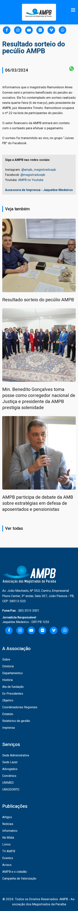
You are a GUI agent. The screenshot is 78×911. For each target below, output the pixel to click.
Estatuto (7, 714)
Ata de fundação (13, 687)
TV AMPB (8, 851)
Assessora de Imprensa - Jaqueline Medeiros (39, 190)
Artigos (7, 817)
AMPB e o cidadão (14, 871)
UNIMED (8, 782)
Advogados (9, 769)
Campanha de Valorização (19, 878)
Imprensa (8, 727)
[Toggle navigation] (73, 10)
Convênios (9, 776)
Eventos (7, 858)
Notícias (7, 824)
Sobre (6, 659)
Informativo (9, 831)
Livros (6, 844)
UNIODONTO (10, 789)
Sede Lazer (10, 762)
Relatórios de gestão (16, 721)
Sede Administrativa (15, 755)
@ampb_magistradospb (38, 169)
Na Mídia (8, 837)
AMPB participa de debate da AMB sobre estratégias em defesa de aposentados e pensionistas (37, 503)
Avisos (7, 865)
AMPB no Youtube (30, 180)
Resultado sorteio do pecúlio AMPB (38, 299)
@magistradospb (32, 175)
